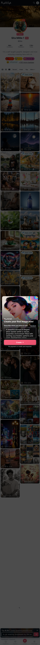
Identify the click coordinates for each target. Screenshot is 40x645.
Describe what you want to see (16, 326)
